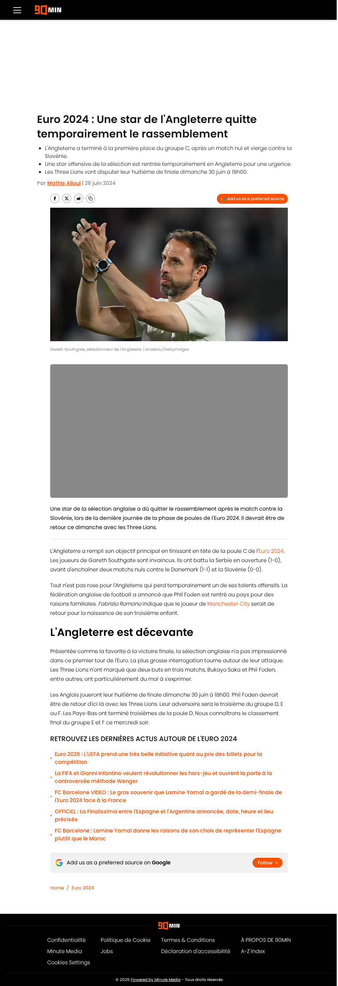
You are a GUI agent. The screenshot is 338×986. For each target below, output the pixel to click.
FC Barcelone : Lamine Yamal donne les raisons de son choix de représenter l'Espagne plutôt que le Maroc (168, 834)
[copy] (90, 198)
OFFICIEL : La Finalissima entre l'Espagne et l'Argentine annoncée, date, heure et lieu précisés (164, 815)
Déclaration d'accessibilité (195, 951)
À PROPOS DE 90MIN (266, 940)
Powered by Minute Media (156, 979)
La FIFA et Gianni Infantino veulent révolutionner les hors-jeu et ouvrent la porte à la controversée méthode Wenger (163, 777)
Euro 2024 (271, 551)
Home (57, 887)
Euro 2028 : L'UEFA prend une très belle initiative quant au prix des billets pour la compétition (158, 758)
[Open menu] (17, 10)
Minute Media (64, 951)
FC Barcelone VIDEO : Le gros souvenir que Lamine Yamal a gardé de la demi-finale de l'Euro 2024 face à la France (168, 796)
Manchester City (228, 604)
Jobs (107, 951)
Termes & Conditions (188, 940)
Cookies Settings (68, 962)
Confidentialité (66, 940)
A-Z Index (253, 951)
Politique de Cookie (126, 940)
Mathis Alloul (64, 183)
